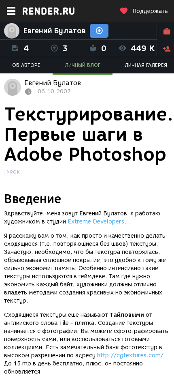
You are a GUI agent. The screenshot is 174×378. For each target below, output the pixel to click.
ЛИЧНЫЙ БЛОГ (82, 65)
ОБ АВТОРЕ (26, 65)
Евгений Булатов (54, 30)
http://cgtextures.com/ (130, 355)
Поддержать (150, 11)
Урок (13, 172)
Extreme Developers (96, 221)
